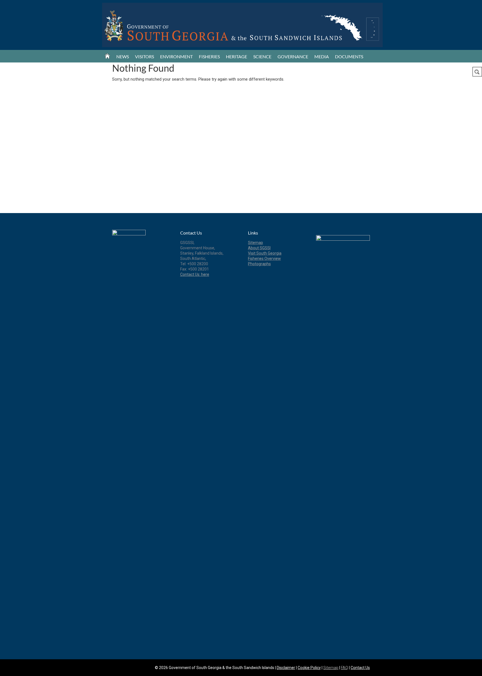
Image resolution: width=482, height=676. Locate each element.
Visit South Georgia (264, 253)
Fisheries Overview (264, 258)
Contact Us (360, 667)
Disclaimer (286, 667)
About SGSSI (259, 248)
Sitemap (255, 242)
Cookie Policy (309, 667)
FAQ (344, 667)
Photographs (259, 264)
